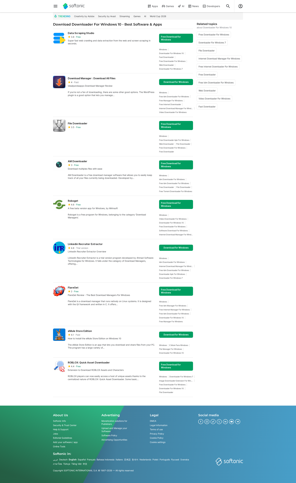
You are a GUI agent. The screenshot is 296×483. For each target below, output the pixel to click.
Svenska (184, 459)
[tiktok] (213, 421)
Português (165, 459)
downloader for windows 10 (171, 53)
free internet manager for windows (174, 310)
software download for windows (173, 230)
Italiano (119, 459)
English (73, 459)
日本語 (127, 459)
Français (91, 459)
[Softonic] (74, 6)
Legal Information (158, 425)
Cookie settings (157, 442)
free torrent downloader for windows (175, 191)
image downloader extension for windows (176, 381)
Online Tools (59, 446)
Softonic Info (59, 421)
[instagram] (206, 421)
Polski (155, 459)
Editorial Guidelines (62, 438)
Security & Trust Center (64, 425)
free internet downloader (170, 104)
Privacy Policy (157, 433)
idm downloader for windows (172, 179)
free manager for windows (171, 100)
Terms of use (156, 429)
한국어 (135, 459)
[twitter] (219, 421)
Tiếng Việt (76, 463)
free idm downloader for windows (174, 96)
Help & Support (60, 429)
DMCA (153, 421)
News (195, 6)
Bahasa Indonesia (105, 459)
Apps (155, 6)
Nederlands (145, 459)
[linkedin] (225, 421)
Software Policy (109, 435)
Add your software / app (65, 442)
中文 (85, 463)
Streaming (124, 16)
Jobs (55, 433)
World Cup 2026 (158, 16)
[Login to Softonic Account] (240, 6)
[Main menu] (55, 6)
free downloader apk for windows (174, 140)
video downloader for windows (173, 112)
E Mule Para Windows (178, 345)
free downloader (166, 151)
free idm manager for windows (172, 306)
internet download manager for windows (176, 108)
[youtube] (231, 421)
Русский (175, 459)
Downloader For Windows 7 (171, 69)
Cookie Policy (156, 438)
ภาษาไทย (57, 463)
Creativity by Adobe (84, 16)
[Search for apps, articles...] (228, 6)
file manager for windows (170, 349)
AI (183, 6)
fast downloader (166, 57)
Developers (213, 6)
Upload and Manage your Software (114, 430)
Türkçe (66, 463)
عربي (55, 459)
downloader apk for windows (172, 274)
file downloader (183, 144)
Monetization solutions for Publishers (114, 422)
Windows (163, 49)
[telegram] (237, 421)
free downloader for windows (172, 61)
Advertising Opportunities (114, 439)
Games (170, 6)
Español (82, 459)
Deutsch (63, 459)
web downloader (166, 65)
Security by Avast (107, 16)
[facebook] (200, 421)
